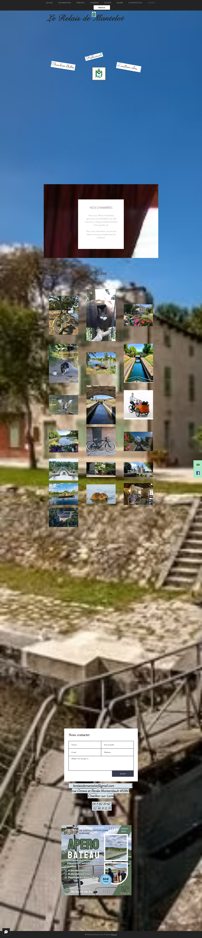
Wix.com (114, 934)
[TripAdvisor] (198, 464)
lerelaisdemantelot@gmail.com (93, 785)
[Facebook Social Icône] (198, 473)
